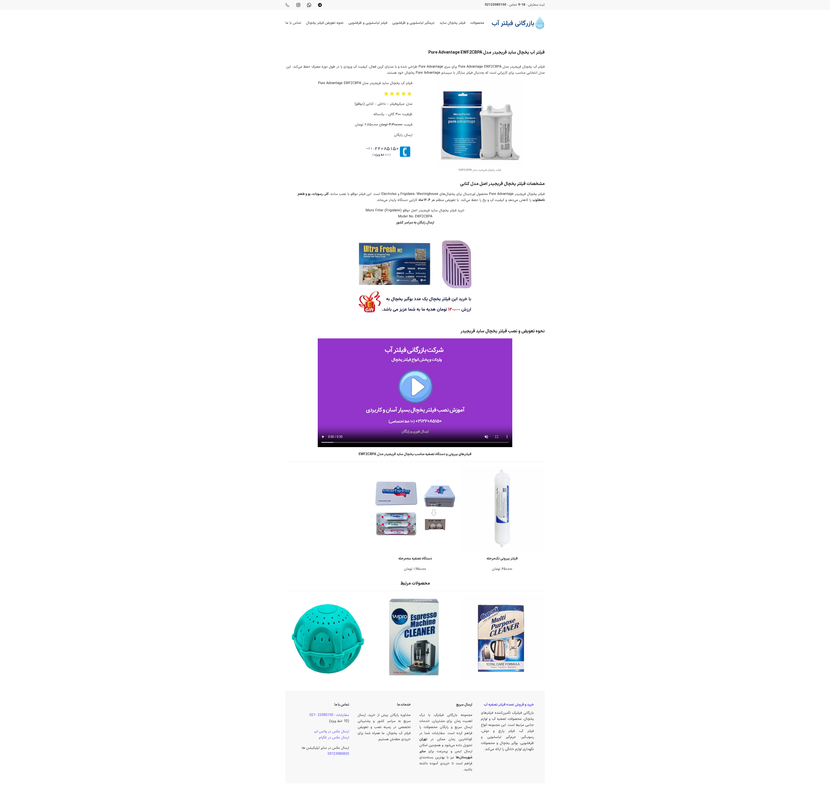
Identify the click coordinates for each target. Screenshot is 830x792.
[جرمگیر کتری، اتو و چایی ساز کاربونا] (503, 637)
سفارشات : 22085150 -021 (329, 715)
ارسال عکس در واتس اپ (331, 731)
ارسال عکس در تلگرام (334, 737)
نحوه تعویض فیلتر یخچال (324, 22)
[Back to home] (518, 23)
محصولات (477, 22)
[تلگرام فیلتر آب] (320, 4)
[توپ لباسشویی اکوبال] (328, 637)
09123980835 (338, 754)
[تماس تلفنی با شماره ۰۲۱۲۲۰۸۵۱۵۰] (287, 4)
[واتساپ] (309, 4)
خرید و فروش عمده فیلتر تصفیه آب (509, 704)
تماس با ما (293, 22)
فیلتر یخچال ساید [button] (452, 22)
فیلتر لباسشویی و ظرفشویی (367, 22)
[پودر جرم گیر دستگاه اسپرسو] (416, 637)
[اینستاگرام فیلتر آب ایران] (298, 4)
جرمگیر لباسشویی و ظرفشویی (413, 22)
